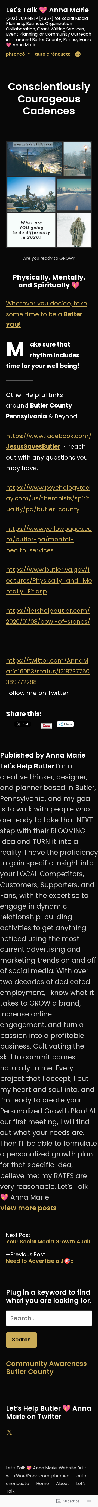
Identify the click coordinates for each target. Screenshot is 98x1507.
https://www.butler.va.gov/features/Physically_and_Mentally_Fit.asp (49, 580)
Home (42, 1483)
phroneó (15, 54)
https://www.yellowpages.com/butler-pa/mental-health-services (49, 540)
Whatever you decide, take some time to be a (46, 314)
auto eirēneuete (53, 54)
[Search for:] (49, 1318)
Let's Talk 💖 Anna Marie (47, 10)
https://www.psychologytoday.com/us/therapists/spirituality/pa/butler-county (48, 498)
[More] (78, 55)
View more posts (28, 1208)
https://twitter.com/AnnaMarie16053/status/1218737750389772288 (48, 671)
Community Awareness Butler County (46, 1368)
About (62, 1483)
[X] (9, 1432)
